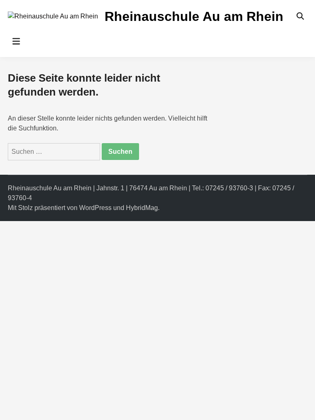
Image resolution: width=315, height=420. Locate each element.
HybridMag (142, 207)
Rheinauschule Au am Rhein (194, 16)
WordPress (95, 207)
